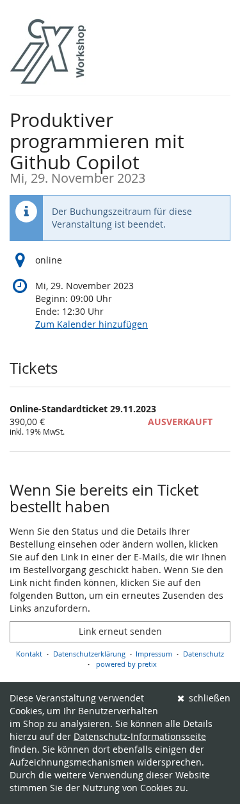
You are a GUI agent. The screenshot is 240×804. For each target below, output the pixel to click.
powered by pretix (126, 664)
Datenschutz (203, 653)
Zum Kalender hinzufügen (91, 324)
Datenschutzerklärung (89, 653)
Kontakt (29, 653)
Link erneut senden (120, 631)
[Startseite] (48, 51)
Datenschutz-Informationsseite (140, 736)
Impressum (154, 653)
